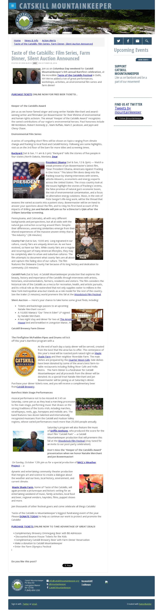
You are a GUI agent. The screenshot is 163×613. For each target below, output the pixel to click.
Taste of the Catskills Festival (74, 75)
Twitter (26, 604)
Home (17, 40)
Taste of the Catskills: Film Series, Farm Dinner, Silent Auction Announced (53, 43)
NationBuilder (145, 604)
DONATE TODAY (29, 516)
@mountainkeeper (57, 584)
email (34, 604)
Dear (55, 156)
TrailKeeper (86, 584)
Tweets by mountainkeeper (128, 110)
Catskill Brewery (25, 386)
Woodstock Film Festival (87, 294)
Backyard (16, 153)
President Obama (56, 162)
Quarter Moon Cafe (79, 359)
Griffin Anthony (59, 430)
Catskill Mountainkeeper (60, 587)
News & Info (31, 40)
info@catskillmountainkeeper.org (64, 581)
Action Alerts (49, 40)
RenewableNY (87, 581)
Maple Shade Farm (22, 487)
